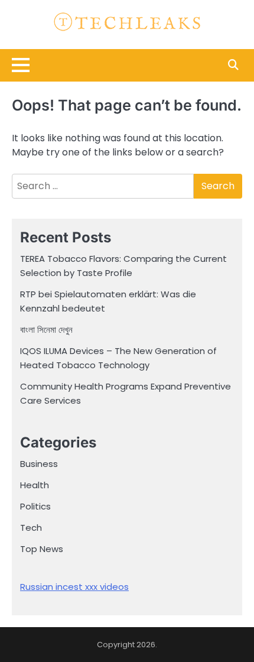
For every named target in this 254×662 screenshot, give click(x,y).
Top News (41, 549)
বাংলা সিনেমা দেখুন (46, 329)
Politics (35, 506)
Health (34, 485)
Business (39, 463)
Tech (31, 527)
